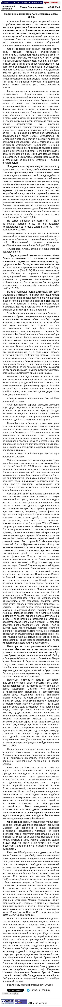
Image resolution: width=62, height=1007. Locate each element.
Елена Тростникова (31, 7)
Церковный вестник (8, 7)
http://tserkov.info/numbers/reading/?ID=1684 (30, 985)
